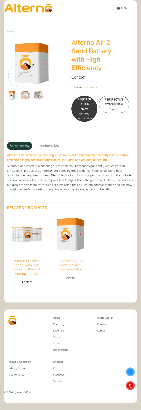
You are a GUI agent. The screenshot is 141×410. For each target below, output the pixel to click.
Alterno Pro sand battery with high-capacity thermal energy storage (26, 267)
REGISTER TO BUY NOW (84, 108)
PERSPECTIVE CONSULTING (114, 104)
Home (11, 31)
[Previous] (12, 63)
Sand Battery (90, 86)
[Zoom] (20, 75)
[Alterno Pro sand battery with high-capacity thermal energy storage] (27, 234)
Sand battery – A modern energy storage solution (70, 265)
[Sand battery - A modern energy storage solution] (70, 234)
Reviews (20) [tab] (50, 146)
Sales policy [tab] (20, 146)
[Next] (51, 63)
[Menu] (123, 8)
